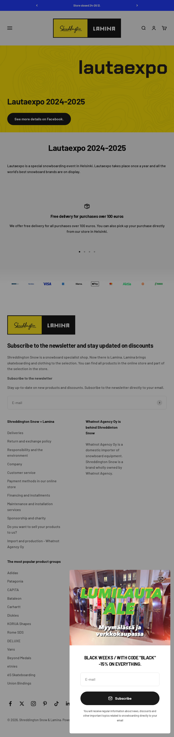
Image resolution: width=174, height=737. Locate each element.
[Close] (161, 579)
